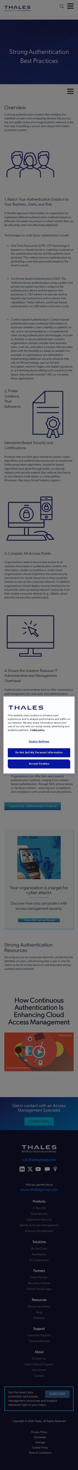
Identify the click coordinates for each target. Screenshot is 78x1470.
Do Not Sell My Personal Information (39, 752)
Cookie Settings (39, 741)
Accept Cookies (39, 763)
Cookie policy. (37, 730)
